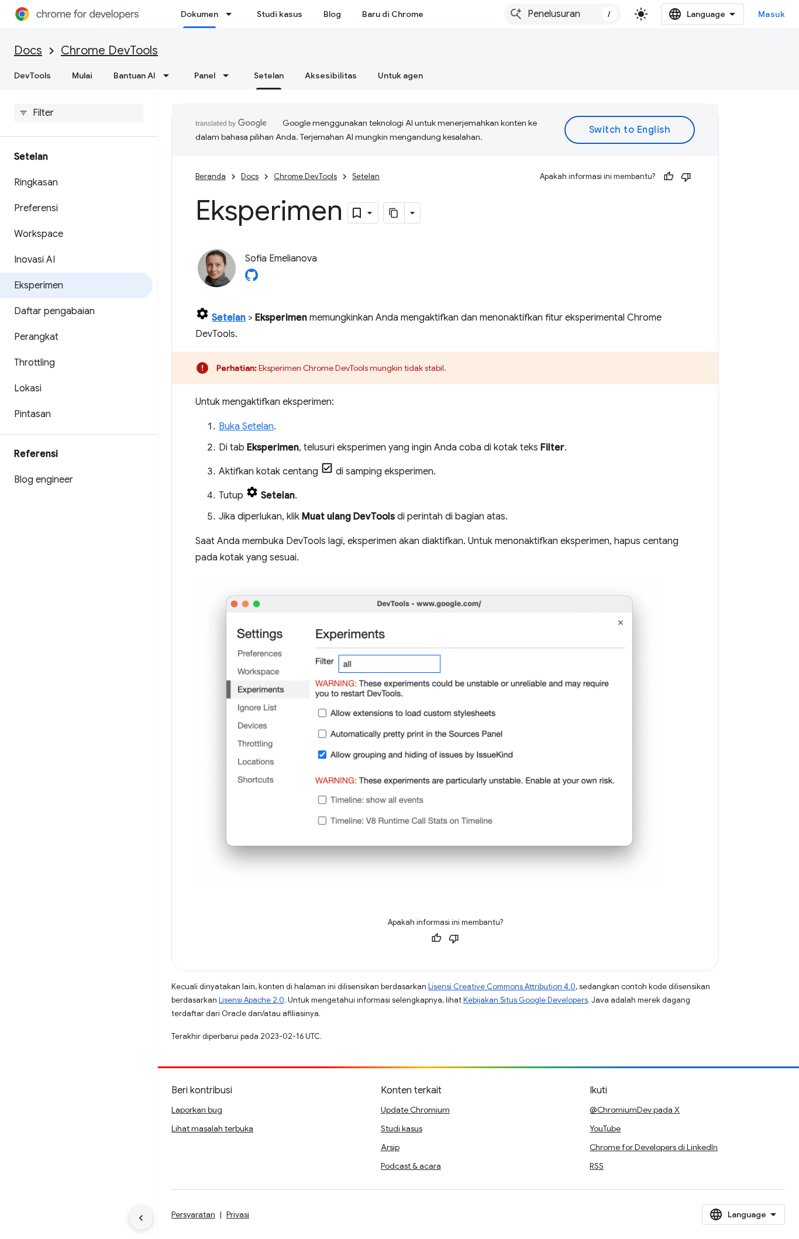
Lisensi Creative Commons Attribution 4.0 (502, 987)
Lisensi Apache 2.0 (251, 1000)
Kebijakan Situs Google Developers (525, 1000)
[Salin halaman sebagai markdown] (394, 213)
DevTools (32, 75)
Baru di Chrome (392, 14)
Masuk (772, 14)
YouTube (605, 1128)
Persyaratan (193, 1214)
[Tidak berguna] (686, 176)
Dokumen (199, 14)
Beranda (210, 176)
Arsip (390, 1147)
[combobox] (562, 14)
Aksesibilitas (331, 75)
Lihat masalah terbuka (212, 1128)
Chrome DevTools (109, 50)
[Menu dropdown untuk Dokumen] (232, 14)
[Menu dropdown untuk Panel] (229, 75)
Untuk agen (400, 75)
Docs (28, 50)
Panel (204, 75)
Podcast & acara (411, 1166)
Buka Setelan (246, 426)
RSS (597, 1166)
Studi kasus (279, 14)
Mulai (82, 75)
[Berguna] (668, 176)
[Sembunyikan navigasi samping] (141, 1218)
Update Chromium (415, 1109)
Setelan (269, 75)
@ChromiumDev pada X (635, 1109)
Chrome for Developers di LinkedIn (654, 1147)
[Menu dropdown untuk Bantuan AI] (170, 75)
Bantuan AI (134, 75)
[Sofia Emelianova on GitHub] (251, 278)
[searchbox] (78, 113)
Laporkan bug (196, 1109)
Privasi (237, 1214)
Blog (332, 14)
